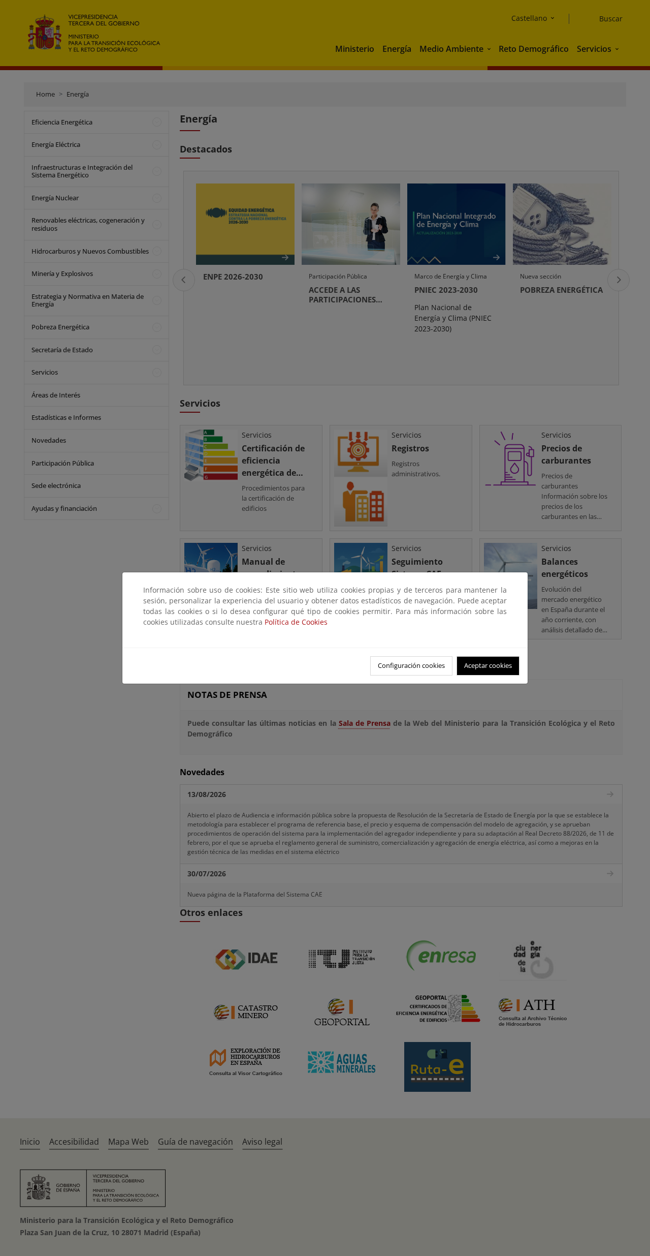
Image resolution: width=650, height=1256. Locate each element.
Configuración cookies (411, 665)
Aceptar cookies (488, 665)
